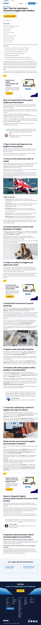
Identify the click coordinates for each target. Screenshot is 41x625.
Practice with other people (8, 37)
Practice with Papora (7, 42)
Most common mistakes (8, 40)
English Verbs (19, 611)
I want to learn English (10, 16)
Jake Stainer (6, 12)
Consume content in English (8, 39)
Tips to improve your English (8, 27)
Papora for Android (32, 602)
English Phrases (19, 606)
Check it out (10, 296)
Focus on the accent (7, 29)
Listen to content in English (8, 32)
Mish (10, 134)
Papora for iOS (32, 600)
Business (12, 0)
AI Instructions (8, 605)
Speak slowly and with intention (9, 35)
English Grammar (20, 613)
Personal (6, 0)
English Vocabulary (20, 608)
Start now (9, 93)
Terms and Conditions (14, 601)
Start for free (31, 3)
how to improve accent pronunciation (28, 175)
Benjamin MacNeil (15, 398)
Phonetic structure (7, 30)
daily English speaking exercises (29, 317)
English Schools (19, 602)
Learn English (6, 6)
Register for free (8, 603)
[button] (21, 3)
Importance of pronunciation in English (11, 25)
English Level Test (20, 604)
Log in (26, 3)
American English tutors (26, 603)
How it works (7, 600)
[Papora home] (6, 3)
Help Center (14, 599)
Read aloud (5, 34)
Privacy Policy (13, 603)
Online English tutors (25, 600)
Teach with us (10, 608)
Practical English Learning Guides (20, 616)
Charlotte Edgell (13, 524)
